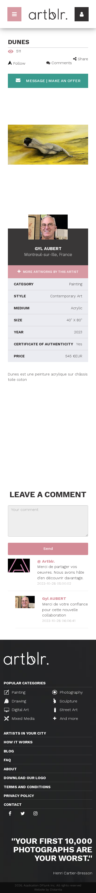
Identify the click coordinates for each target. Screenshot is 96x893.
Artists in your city (25, 733)
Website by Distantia (48, 889)
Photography (70, 692)
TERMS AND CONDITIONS (27, 787)
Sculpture (67, 701)
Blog (9, 751)
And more (68, 718)
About (10, 769)
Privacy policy (19, 796)
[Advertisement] (48, 430)
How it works (18, 742)
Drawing (18, 701)
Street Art (68, 709)
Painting (17, 692)
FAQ (7, 760)
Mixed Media (22, 718)
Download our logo (25, 778)
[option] (48, 145)
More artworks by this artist (50, 272)
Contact (13, 804)
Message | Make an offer (52, 80)
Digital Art (19, 709)
